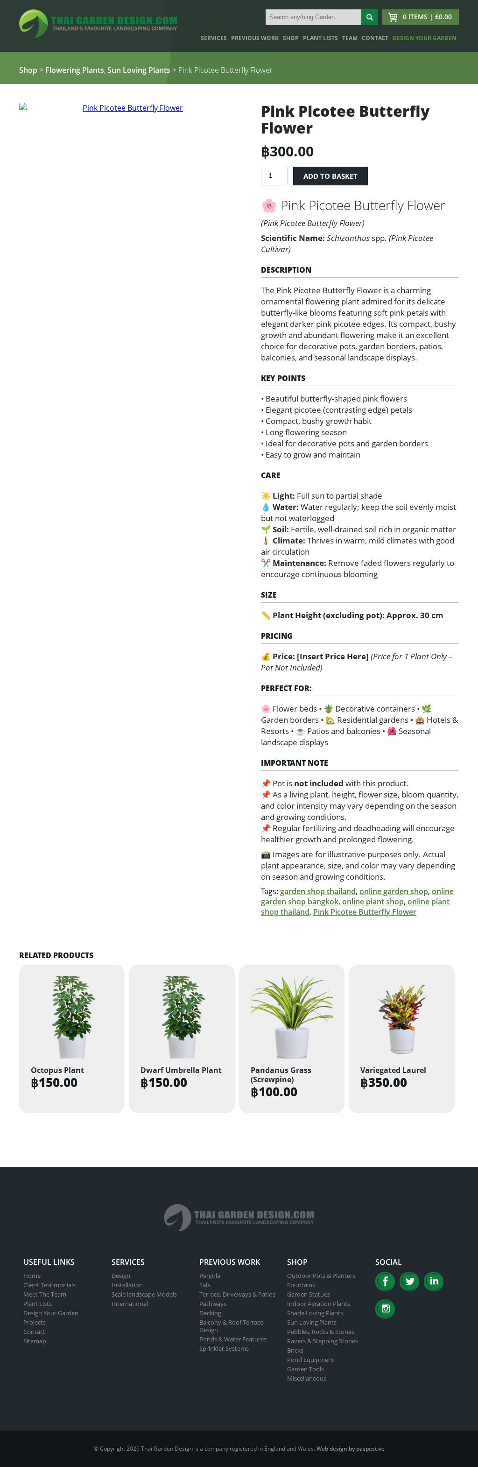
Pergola (209, 1275)
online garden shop (393, 891)
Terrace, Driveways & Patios (237, 1294)
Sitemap (34, 1341)
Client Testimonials (49, 1285)
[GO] (369, 17)
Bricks (295, 1350)
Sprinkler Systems (224, 1348)
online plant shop (373, 901)
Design (121, 1275)
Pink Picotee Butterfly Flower (364, 912)
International (130, 1303)
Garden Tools (305, 1369)
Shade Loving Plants (315, 1313)
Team (350, 38)
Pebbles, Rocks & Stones (320, 1331)
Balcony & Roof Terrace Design (231, 1326)
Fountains (301, 1285)
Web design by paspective (350, 1449)
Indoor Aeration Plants (318, 1303)
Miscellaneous (306, 1378)
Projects (34, 1322)
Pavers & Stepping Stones (322, 1341)
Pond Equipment (310, 1359)
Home (32, 1275)
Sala (205, 1285)
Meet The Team (44, 1294)
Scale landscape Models (144, 1294)
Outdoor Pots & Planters (321, 1275)
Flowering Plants (74, 70)
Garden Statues (308, 1294)
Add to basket (330, 176)
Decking (210, 1313)
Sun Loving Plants (138, 70)
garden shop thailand (318, 891)
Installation (127, 1285)
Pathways (212, 1303)
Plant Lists (320, 38)
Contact (375, 38)
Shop (291, 38)
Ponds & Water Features (233, 1339)
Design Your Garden (425, 38)
